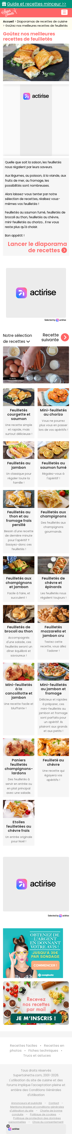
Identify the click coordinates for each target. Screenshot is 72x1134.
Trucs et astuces (37, 1055)
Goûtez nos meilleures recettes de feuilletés (36, 26)
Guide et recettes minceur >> (36, 4)
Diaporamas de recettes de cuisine (42, 21)
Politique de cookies (43, 1114)
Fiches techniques (43, 1050)
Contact (54, 1103)
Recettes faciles (23, 1045)
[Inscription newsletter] (36, 1003)
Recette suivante (50, 337)
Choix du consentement (47, 1122)
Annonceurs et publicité (26, 1103)
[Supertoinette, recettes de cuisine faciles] (9, 12)
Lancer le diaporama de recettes (37, 247)
